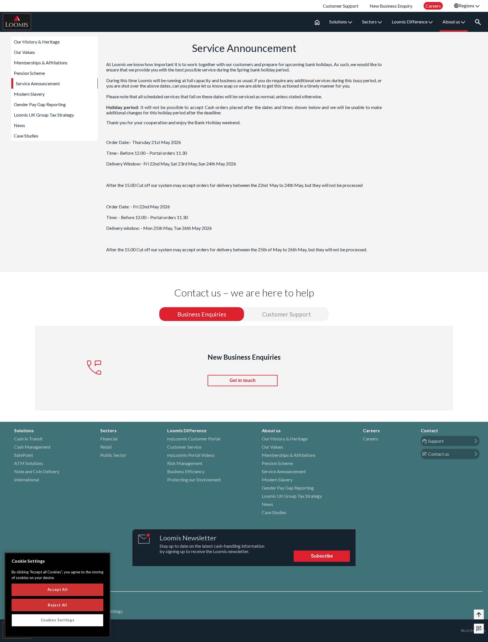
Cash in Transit (28, 438)
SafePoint (23, 455)
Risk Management (184, 463)
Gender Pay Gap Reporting (40, 104)
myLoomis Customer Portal (193, 438)
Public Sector (113, 455)
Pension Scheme (29, 73)
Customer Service (184, 446)
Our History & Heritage (37, 41)
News (19, 125)
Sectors (370, 21)
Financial (108, 438)
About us (452, 21)
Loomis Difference (410, 21)
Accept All (57, 589)
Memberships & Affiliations (40, 62)
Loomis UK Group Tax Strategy (44, 114)
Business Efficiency (185, 471)
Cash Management (32, 446)
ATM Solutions (28, 463)
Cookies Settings (58, 620)
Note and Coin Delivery (36, 471)
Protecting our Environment (194, 479)
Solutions (338, 21)
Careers (370, 438)
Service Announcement (38, 83)
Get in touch (243, 380)
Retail (106, 446)
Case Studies (26, 135)
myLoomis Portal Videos (191, 455)
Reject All (57, 604)
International (26, 479)
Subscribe (322, 556)
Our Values (24, 52)
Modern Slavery (29, 94)
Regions (467, 5)
